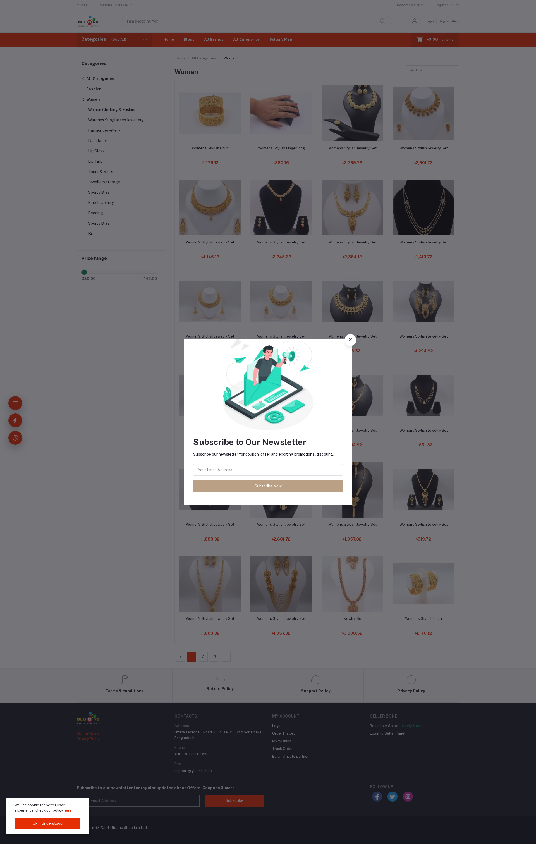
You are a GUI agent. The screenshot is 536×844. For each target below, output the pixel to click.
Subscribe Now (268, 486)
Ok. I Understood (48, 823)
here (68, 810)
